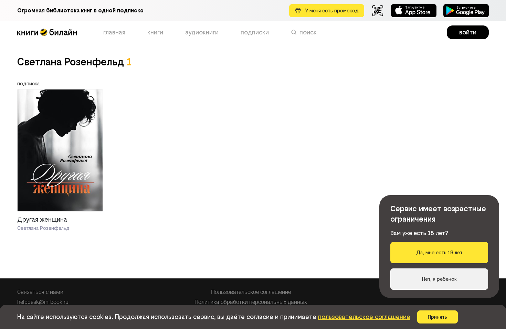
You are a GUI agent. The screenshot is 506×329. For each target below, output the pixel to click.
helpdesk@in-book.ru (42, 302)
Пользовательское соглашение (251, 292)
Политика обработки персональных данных (250, 302)
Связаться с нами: (40, 292)
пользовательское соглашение (364, 316)
